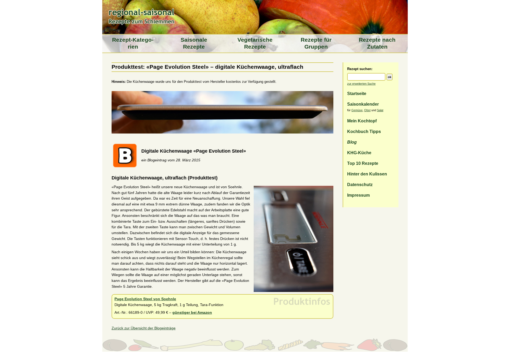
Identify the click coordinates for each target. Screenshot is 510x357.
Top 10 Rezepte (362, 163)
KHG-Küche (359, 152)
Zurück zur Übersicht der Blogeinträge (144, 328)
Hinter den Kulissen (367, 173)
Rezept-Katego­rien (133, 43)
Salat (380, 110)
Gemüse (357, 110)
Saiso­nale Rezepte (194, 43)
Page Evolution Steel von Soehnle (145, 299)
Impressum (358, 195)
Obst (367, 110)
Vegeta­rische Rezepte (255, 43)
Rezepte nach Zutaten (377, 43)
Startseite (356, 93)
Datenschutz (360, 184)
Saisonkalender (363, 104)
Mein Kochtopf (362, 120)
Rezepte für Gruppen (316, 43)
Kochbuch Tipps (364, 131)
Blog (352, 142)
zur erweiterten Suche (361, 83)
